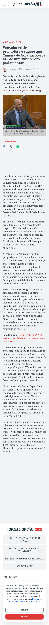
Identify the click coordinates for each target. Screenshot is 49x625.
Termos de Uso (34, 601)
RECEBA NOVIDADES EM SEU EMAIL (24, 558)
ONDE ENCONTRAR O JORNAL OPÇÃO (24, 539)
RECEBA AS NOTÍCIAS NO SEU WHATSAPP (24, 549)
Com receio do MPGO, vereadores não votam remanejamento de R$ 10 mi (24, 338)
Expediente (10, 577)
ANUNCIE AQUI (24, 566)
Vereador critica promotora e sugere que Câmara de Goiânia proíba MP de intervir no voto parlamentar (24, 55)
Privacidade (19, 601)
